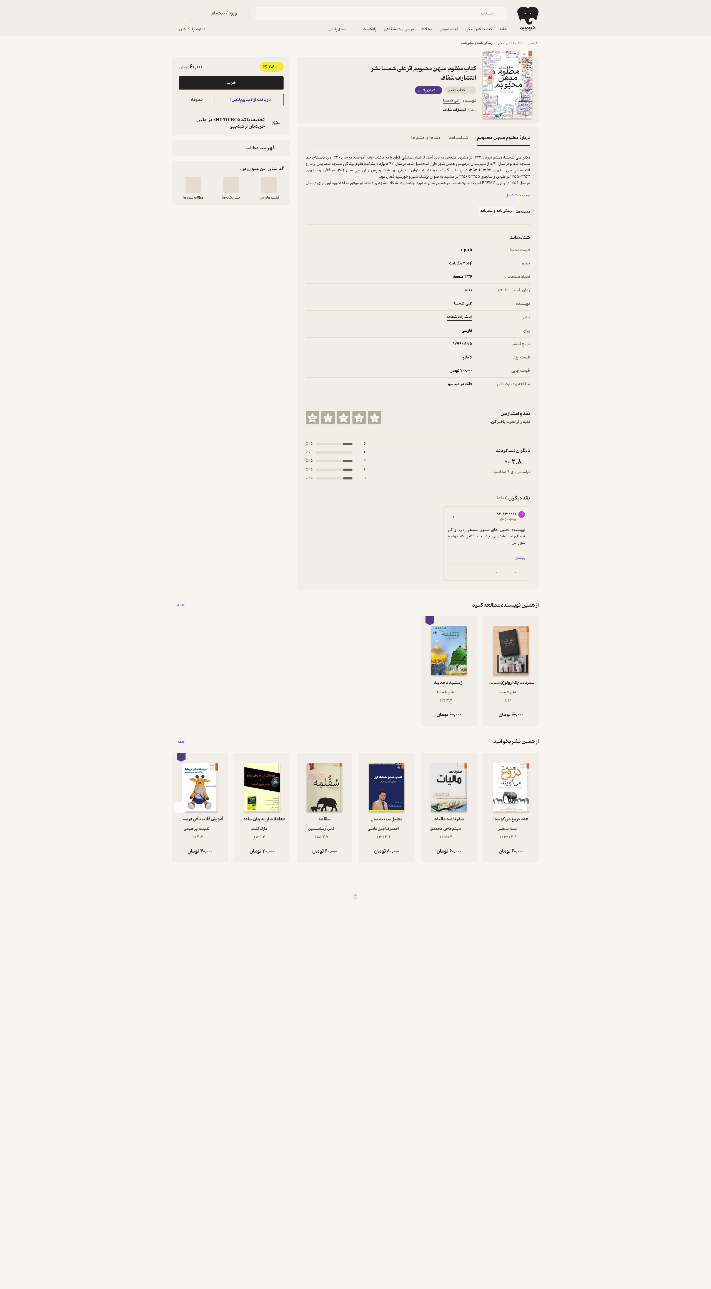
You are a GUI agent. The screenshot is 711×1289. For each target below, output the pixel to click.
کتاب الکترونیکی (510, 43)
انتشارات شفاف (454, 110)
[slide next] (180, 807)
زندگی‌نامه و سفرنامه (476, 43)
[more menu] (309, 111)
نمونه (197, 99)
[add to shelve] (269, 185)
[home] (527, 19)
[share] (349, 111)
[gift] (335, 111)
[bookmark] (322, 111)
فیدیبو (533, 43)
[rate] (374, 417)
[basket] (196, 13)
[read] (193, 185)
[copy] (184, 123)
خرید (231, 82)
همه (181, 605)
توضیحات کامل (517, 195)
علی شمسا (451, 100)
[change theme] (179, 13)
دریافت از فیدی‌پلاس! (250, 99)
